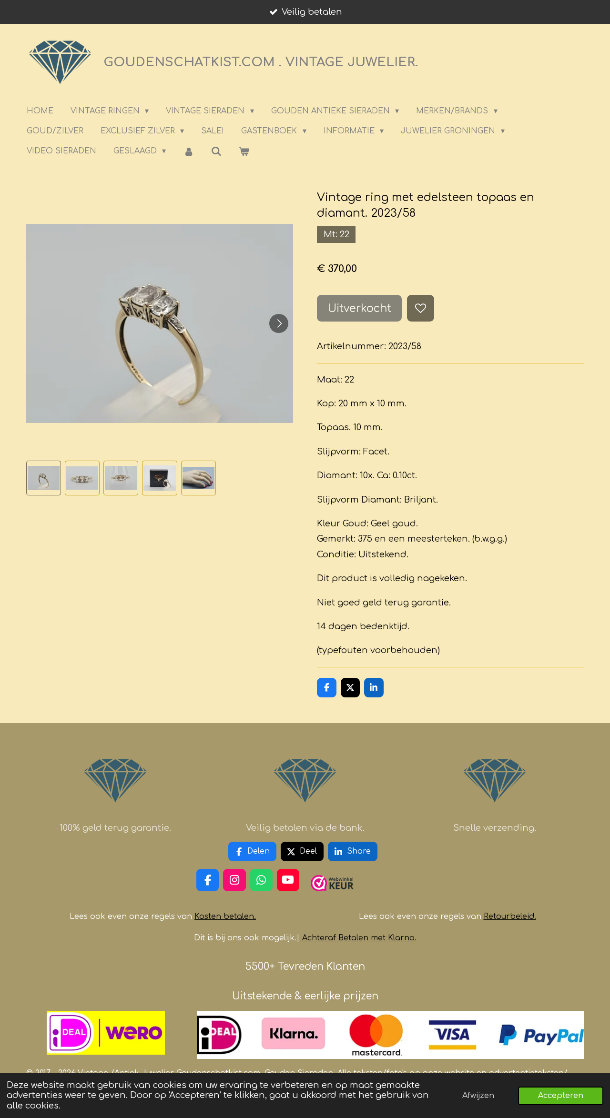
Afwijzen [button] (478, 1095)
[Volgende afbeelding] (278, 323)
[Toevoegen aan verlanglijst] (420, 308)
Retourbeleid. (510, 916)
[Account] (188, 151)
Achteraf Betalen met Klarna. (359, 938)
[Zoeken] (216, 151)
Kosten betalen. (225, 916)
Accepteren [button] (560, 1095)
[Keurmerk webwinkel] (332, 895)
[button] (43, 478)
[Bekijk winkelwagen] (244, 151)
